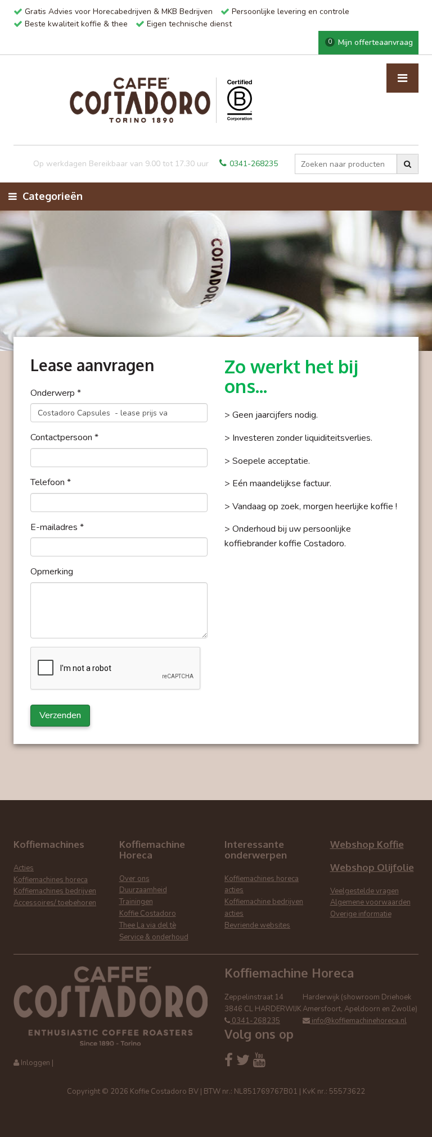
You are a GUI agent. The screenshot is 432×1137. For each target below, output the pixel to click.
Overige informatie (361, 914)
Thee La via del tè (147, 925)
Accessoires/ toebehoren (55, 903)
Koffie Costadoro (147, 913)
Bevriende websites (257, 925)
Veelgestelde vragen (364, 891)
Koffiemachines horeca (51, 880)
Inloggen (35, 1063)
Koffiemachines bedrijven (55, 891)
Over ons (134, 879)
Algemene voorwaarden (370, 902)
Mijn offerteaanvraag (370, 42)
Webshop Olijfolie (372, 867)
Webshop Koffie (367, 844)
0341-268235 (254, 163)
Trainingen (136, 902)
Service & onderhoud (153, 937)
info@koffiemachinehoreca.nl (358, 1021)
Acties (24, 868)
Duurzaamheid (143, 890)
